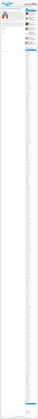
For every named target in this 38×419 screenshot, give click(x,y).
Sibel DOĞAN (27, 330)
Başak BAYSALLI (28, 91)
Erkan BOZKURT (28, 166)
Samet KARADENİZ (28, 308)
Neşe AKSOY (27, 275)
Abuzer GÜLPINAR (28, 53)
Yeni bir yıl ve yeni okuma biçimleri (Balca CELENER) (11, 8)
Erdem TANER (27, 159)
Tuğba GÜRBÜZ (27, 347)
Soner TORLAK (27, 332)
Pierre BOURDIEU (28, 298)
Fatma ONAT (27, 183)
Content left (29, 48)
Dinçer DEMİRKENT (28, 138)
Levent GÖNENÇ (28, 240)
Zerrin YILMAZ (27, 371)
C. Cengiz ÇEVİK (28, 110)
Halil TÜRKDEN (27, 216)
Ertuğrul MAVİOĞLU (28, 172)
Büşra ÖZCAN (27, 109)
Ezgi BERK (27, 178)
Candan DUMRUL (28, 119)
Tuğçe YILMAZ (27, 348)
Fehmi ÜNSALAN (28, 184)
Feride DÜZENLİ (27, 188)
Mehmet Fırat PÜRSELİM (28, 250)
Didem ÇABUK (27, 137)
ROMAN (10, 6)
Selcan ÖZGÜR (27, 319)
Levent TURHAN (28, 241)
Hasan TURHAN (27, 222)
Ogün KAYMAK (27, 286)
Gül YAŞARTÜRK (28, 201)
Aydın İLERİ (27, 74)
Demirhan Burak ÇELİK (28, 131)
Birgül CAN (27, 97)
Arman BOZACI (27, 68)
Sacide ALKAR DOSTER (28, 307)
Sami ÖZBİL (27, 309)
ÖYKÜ (13, 6)
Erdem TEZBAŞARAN (28, 160)
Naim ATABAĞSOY (28, 273)
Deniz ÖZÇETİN (27, 132)
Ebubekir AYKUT (28, 149)
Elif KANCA (27, 150)
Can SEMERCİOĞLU (28, 115)
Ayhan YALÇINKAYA (28, 75)
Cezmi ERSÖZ (27, 127)
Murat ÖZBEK (27, 267)
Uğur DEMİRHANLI (28, 354)
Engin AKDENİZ (27, 155)
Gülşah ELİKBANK (28, 205)
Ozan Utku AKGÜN (28, 296)
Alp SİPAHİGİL (27, 64)
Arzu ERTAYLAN (28, 70)
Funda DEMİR (27, 193)
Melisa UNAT (27, 258)
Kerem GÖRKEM (28, 233)
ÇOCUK (24, 6)
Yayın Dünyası (13, 9)
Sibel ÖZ (27, 331)
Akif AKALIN (27, 58)
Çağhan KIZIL (27, 376)
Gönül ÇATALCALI (28, 200)
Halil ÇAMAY (27, 217)
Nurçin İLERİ (27, 285)
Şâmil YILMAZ (27, 399)
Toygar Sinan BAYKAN (28, 343)
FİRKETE (30, 6)
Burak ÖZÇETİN (27, 103)
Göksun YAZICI (27, 199)
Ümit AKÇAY (27, 388)
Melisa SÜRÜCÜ (28, 257)
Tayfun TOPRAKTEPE (28, 336)
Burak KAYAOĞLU (28, 102)
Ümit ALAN (27, 389)
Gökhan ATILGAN (28, 195)
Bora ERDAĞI (27, 98)
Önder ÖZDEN (27, 382)
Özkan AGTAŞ (27, 387)
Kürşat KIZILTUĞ (28, 239)
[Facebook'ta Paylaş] (4, 28)
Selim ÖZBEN (27, 320)
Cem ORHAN (27, 125)
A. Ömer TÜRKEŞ (28, 51)
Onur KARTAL (27, 290)
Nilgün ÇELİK (27, 279)
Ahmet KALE (27, 57)
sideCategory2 (27, 412)
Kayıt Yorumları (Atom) (6, 51)
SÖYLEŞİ (21, 6)
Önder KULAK (27, 381)
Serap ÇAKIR (27, 326)
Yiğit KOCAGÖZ (27, 366)
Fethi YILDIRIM (27, 189)
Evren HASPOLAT (28, 177)
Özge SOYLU (27, 383)
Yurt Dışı (23, 9)
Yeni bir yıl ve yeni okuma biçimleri (18, 9)
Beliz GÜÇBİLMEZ (28, 93)
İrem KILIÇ (27, 394)
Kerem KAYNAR (27, 234)
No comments (4, 10)
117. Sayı (5, 9)
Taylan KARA (27, 337)
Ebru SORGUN (27, 148)
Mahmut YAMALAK (28, 245)
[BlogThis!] (2, 28)
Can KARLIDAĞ (27, 114)
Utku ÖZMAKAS (28, 353)
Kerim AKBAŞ (27, 235)
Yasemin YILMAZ (28, 360)
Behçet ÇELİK (27, 92)
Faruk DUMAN (27, 182)
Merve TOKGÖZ (27, 262)
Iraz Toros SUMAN (28, 228)
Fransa (11, 9)
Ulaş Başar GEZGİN (28, 349)
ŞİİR (15, 6)
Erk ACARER (27, 165)
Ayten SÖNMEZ (27, 80)
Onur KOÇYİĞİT (27, 292)
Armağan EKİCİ (27, 69)
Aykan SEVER (27, 76)
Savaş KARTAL (27, 313)
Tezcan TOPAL (27, 341)
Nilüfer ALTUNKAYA (28, 280)
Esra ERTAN (27, 176)
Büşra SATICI (27, 108)
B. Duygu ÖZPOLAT (28, 85)
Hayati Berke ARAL (28, 224)
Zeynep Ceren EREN (28, 372)
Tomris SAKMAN (28, 342)
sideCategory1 (27, 411)
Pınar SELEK (27, 302)
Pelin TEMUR (27, 297)
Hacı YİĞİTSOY (27, 212)
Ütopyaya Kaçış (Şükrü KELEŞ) (32, 27)
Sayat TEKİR (27, 314)
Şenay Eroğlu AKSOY (28, 398)
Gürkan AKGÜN (27, 211)
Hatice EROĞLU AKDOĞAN (29, 223)
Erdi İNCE (27, 161)
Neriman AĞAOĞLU (28, 274)
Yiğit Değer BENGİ (28, 365)
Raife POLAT (27, 303)
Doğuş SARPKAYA (28, 142)
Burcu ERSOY (27, 104)
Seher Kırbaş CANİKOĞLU (29, 315)
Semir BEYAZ (27, 324)
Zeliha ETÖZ (27, 370)
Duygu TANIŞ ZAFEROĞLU (29, 143)
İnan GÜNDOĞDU (28, 393)
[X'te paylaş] (3, 28)
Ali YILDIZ (27, 63)
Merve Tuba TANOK (28, 263)
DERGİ (27, 6)
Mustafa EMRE (27, 268)
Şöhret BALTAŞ (27, 400)
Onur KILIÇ (27, 291)
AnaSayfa (3, 6)
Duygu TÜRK (27, 144)
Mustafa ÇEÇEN (28, 269)
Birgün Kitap (18, 416)
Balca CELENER (8, 9)
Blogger (24, 416)
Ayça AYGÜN (27, 81)
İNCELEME (18, 6)
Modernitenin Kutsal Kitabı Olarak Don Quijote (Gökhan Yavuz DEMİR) (32, 18)
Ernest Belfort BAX (28, 167)
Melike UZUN (27, 256)
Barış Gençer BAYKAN (28, 87)
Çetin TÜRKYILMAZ (28, 377)
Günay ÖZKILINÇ (28, 206)
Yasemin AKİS (27, 359)
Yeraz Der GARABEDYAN (29, 364)
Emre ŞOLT (27, 154)
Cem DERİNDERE (28, 121)
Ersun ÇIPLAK (27, 171)
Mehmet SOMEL (28, 251)
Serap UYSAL (27, 325)
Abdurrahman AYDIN (28, 52)
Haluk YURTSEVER (28, 218)
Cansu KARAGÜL (28, 120)
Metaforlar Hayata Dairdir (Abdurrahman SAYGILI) (31, 32)
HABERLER (7, 6)
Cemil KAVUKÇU (28, 126)
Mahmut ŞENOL (27, 246)
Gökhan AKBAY (27, 194)
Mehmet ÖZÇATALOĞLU (28, 252)
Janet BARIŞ (27, 229)
